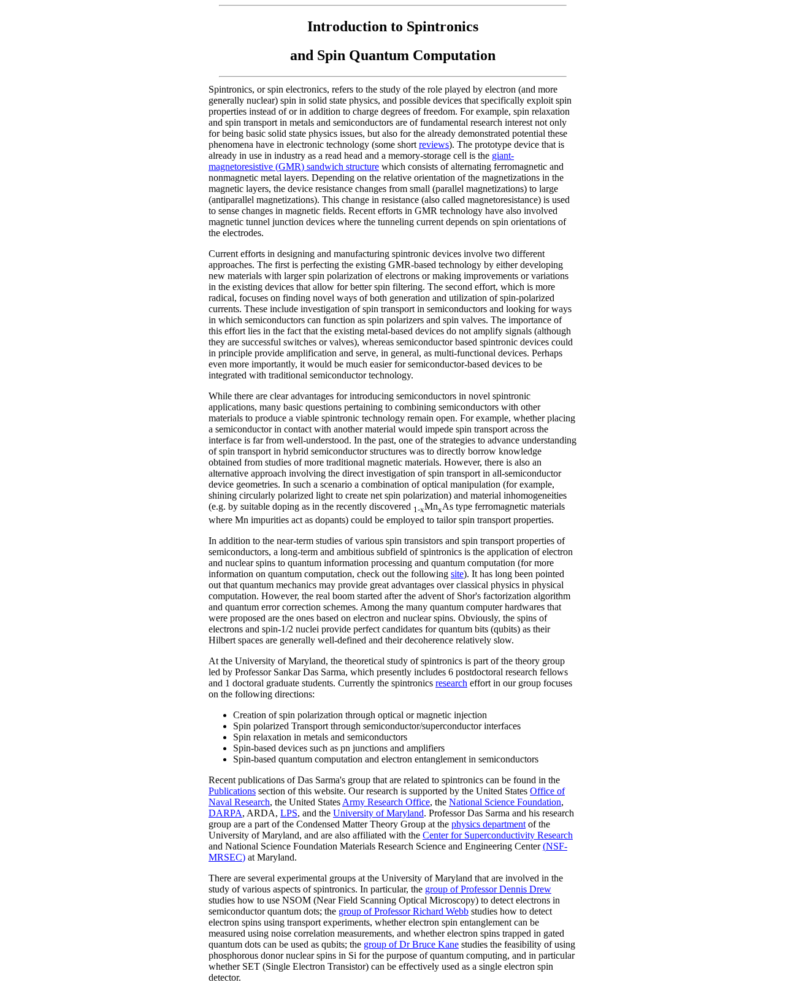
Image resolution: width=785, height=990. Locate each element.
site (457, 574)
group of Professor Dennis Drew (488, 889)
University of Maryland (378, 813)
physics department (488, 824)
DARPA (225, 813)
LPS (288, 813)
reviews (434, 144)
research (451, 683)
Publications (232, 791)
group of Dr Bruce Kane (411, 944)
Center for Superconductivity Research (498, 835)
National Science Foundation (505, 802)
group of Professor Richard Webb (404, 911)
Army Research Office (386, 802)
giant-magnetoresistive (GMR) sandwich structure (361, 161)
